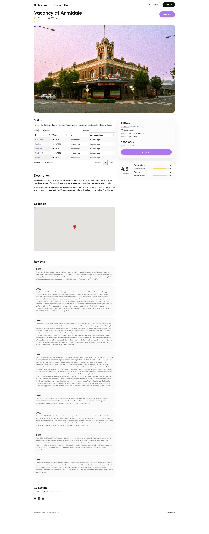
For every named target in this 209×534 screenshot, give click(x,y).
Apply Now (167, 14)
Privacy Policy (170, 512)
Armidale (42, 18)
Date (37, 135)
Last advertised (96, 135)
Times (55, 135)
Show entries (42, 130)
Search (57, 5)
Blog (66, 5)
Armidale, (126, 127)
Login (155, 5)
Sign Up (169, 5)
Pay (71, 135)
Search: (86, 130)
